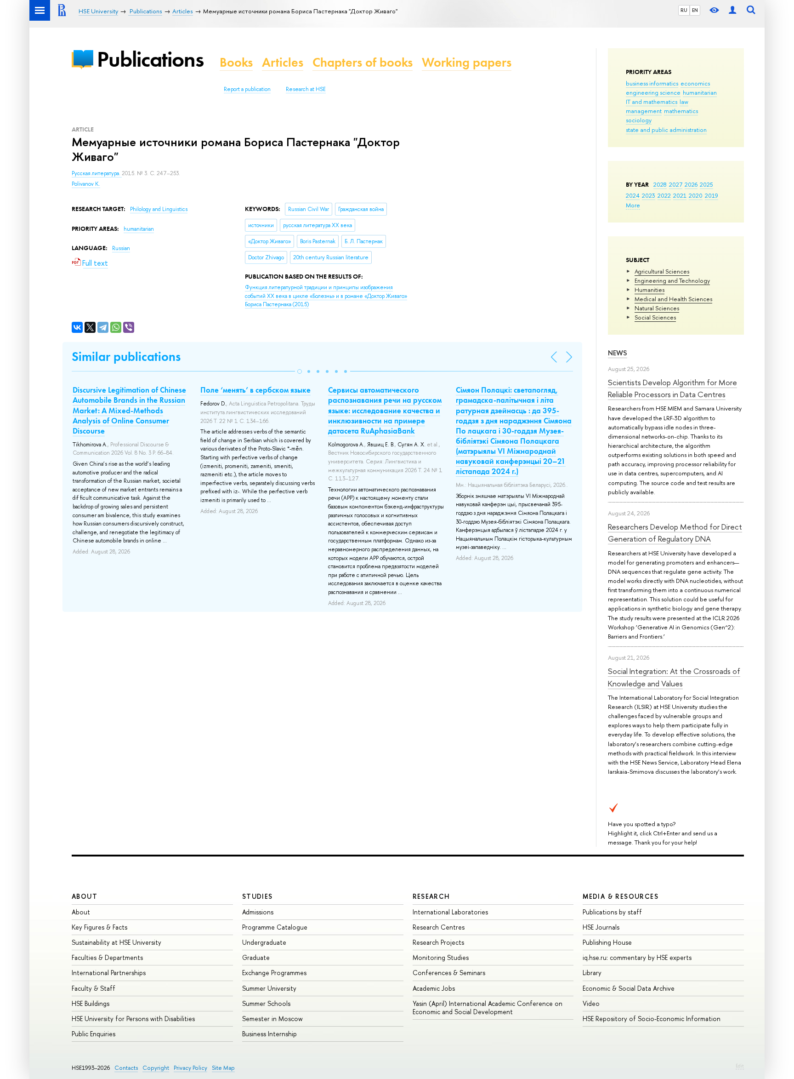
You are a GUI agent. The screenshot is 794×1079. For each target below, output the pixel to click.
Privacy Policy (190, 1068)
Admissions (257, 912)
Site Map (223, 1068)
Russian (121, 248)
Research (431, 896)
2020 (696, 195)
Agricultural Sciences (662, 271)
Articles (282, 62)
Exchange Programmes (274, 972)
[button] (299, 371)
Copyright (155, 1068)
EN (695, 10)
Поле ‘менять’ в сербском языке (255, 390)
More (633, 205)
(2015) (326, 296)
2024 (633, 195)
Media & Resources (620, 896)
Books (236, 62)
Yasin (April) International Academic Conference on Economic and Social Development (487, 1007)
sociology (639, 120)
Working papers (466, 62)
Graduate (256, 957)
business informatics (652, 83)
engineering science (653, 92)
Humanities (649, 289)
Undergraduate (264, 942)
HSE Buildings (90, 1003)
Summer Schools (266, 1003)
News (617, 353)
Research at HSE (306, 89)
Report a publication (247, 89)
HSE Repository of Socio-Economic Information (651, 1018)
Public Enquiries (93, 1033)
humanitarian (700, 92)
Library (592, 972)
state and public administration (666, 130)
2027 (675, 184)
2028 (660, 184)
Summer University (269, 988)
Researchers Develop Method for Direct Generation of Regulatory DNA (675, 532)
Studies (257, 896)
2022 (664, 195)
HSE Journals (601, 927)
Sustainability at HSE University (116, 942)
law (684, 101)
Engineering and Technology (672, 280)
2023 (648, 195)
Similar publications (126, 356)
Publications (150, 59)
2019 (711, 195)
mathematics (681, 111)
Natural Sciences (657, 308)
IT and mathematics (651, 101)
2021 (679, 195)
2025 (706, 184)
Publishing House (607, 942)
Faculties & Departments (107, 957)
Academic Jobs (434, 988)
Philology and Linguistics (158, 209)
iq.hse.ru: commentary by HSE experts (637, 957)
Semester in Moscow (272, 1018)
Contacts (126, 1068)
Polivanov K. (86, 184)
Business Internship (269, 1033)
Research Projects (438, 942)
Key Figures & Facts (99, 927)
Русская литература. (97, 173)
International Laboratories (450, 912)
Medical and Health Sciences (673, 299)
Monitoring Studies (441, 957)
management (644, 111)
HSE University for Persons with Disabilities (133, 1018)
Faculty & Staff (93, 988)
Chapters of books (362, 62)
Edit (740, 1065)
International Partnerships (109, 972)
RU (684, 10)
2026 (691, 184)
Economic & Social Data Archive (629, 988)
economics (695, 83)
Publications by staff (612, 912)
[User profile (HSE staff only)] (732, 10)
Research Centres (439, 927)
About (84, 896)
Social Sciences (655, 317)
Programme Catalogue (274, 927)
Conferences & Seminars (449, 972)
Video (591, 1003)
